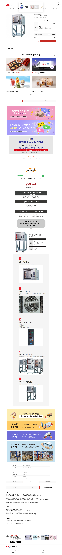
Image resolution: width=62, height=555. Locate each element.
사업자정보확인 (14, 552)
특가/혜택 (44, 8)
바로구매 (48, 41)
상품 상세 (14, 101)
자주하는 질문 (17, 542)
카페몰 (14, 8)
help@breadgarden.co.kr (22, 549)
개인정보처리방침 (44, 547)
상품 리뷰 (31, 100)
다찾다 (59, 4)
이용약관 (43, 546)
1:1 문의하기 (12, 542)
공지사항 (43, 549)
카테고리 (9, 8)
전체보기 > (55, 55)
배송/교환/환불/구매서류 (48, 100)
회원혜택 (43, 550)
